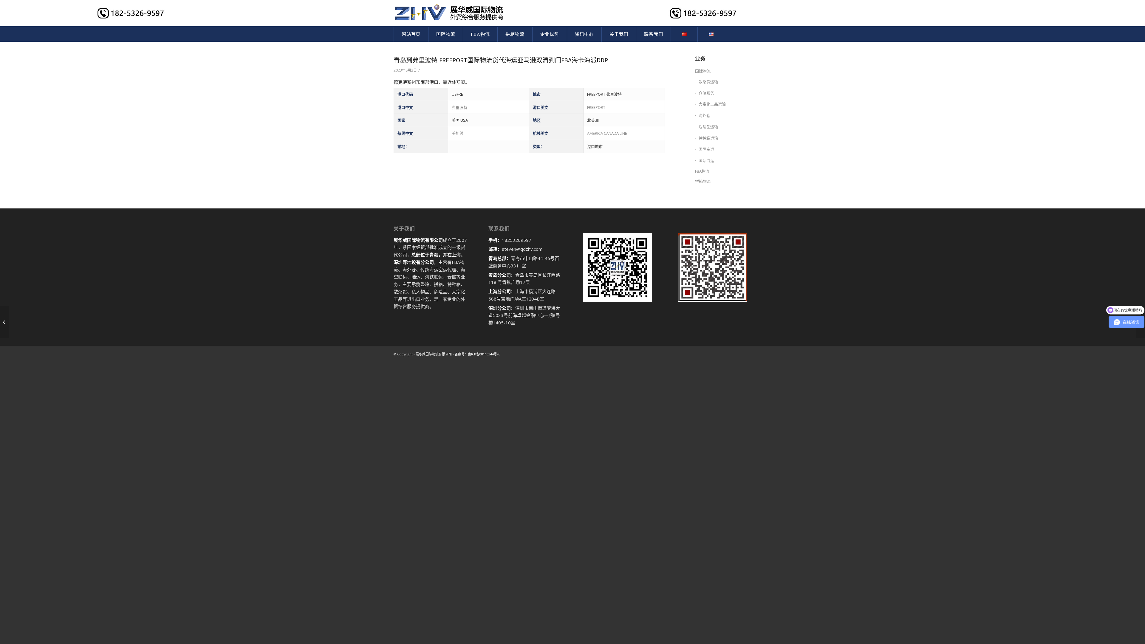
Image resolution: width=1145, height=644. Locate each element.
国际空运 (706, 149)
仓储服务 (706, 93)
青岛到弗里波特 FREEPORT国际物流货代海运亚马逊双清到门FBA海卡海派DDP (501, 60)
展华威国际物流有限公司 (434, 354)
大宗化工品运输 (712, 104)
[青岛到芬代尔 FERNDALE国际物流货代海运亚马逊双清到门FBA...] (4, 322)
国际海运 (706, 160)
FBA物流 (702, 171)
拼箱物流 (703, 181)
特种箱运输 (708, 138)
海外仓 (704, 115)
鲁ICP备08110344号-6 (484, 354)
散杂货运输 (708, 81)
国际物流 (703, 71)
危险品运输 (708, 126)
